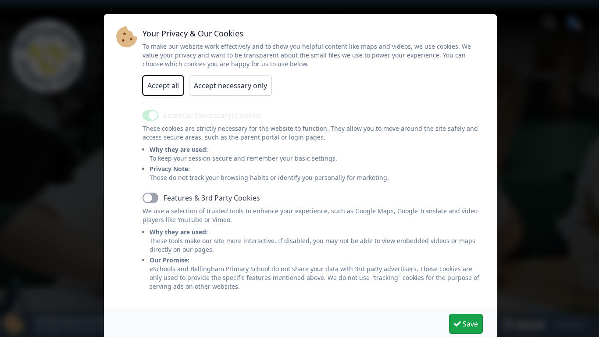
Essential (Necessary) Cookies (212, 115)
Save (469, 324)
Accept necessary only (230, 85)
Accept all (163, 85)
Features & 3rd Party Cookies (212, 198)
